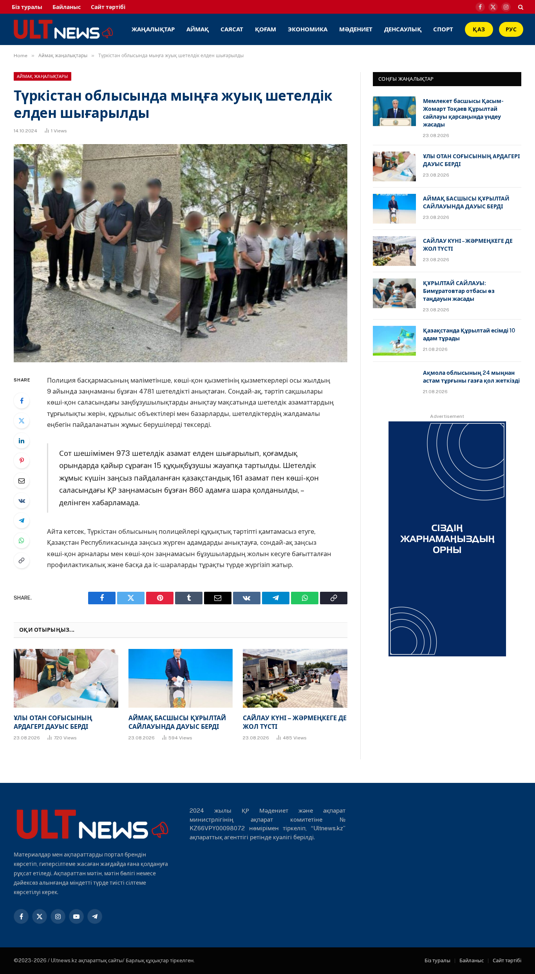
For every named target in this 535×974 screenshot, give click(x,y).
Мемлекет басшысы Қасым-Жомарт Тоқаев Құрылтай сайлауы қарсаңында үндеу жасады (463, 113)
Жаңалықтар (153, 29)
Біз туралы (27, 7)
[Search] (520, 7)
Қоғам (265, 29)
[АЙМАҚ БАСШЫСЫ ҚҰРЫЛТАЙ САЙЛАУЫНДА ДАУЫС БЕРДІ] (180, 678)
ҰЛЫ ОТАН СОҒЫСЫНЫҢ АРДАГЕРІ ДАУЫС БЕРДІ (53, 722)
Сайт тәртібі (108, 7)
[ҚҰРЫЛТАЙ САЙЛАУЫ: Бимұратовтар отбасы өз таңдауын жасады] (394, 293)
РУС (511, 29)
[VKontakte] (21, 500)
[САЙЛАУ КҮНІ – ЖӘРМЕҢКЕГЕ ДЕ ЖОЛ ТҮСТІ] (295, 678)
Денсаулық (402, 29)
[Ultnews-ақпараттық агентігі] (116, 29)
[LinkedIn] (21, 440)
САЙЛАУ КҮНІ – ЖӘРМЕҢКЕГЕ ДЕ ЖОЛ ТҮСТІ (295, 722)
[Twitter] (21, 420)
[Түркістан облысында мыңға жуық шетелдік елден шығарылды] (180, 253)
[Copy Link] (21, 560)
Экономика (307, 29)
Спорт (443, 29)
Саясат (232, 29)
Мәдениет (355, 29)
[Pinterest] (21, 460)
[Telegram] (21, 520)
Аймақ (197, 29)
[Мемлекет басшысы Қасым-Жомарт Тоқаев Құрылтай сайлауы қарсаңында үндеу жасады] (394, 111)
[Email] (21, 480)
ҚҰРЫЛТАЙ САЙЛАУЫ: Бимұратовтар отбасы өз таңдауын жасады (459, 291)
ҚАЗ (479, 29)
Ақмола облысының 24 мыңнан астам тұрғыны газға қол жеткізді (471, 377)
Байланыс (66, 7)
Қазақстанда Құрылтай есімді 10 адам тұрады (469, 334)
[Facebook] (21, 400)
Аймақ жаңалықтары (42, 76)
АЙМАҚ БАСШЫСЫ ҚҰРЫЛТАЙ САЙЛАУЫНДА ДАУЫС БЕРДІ (177, 722)
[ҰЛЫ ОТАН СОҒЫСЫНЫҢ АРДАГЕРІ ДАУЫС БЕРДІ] (66, 678)
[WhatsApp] (21, 540)
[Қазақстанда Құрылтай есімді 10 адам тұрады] (394, 341)
